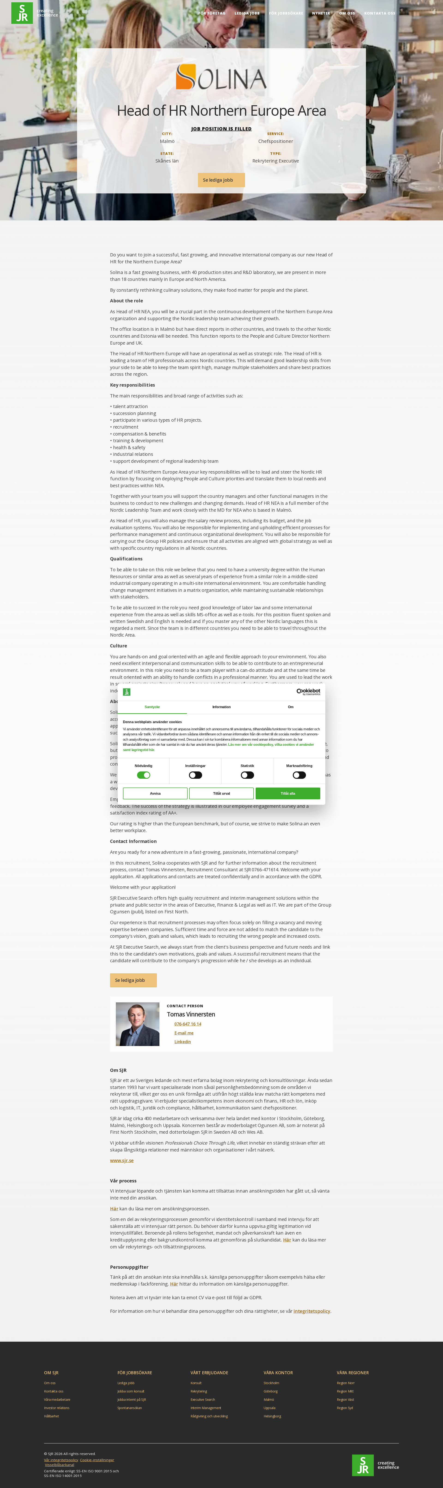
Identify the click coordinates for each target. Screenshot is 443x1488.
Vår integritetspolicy (61, 1460)
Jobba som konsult (131, 1391)
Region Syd (345, 1408)
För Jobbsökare (286, 13)
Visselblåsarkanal (59, 1464)
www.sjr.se (122, 1160)
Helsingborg (272, 1416)
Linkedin (182, 1041)
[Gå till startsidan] (375, 1465)
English (409, 13)
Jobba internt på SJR (131, 1399)
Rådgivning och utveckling (209, 1416)
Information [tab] (222, 707)
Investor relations (56, 1408)
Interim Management (206, 1408)
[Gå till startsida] (34, 13)
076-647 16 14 (187, 1024)
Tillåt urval (221, 793)
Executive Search (203, 1399)
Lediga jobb (247, 13)
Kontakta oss (379, 13)
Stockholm (271, 1383)
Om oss (347, 13)
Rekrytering (199, 1391)
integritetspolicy (311, 1311)
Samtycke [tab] (152, 707)
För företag (212, 13)
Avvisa (155, 793)
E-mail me (184, 1033)
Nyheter (321, 13)
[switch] (195, 775)
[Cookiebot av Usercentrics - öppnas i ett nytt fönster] (300, 691)
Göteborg (271, 1391)
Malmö (269, 1399)
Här (114, 1208)
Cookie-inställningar (97, 1460)
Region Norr (346, 1383)
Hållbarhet (51, 1416)
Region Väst (345, 1399)
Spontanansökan (129, 1408)
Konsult (196, 1383)
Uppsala (269, 1408)
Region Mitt (345, 1391)
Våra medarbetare (57, 1399)
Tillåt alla (288, 793)
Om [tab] (291, 707)
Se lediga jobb (218, 180)
